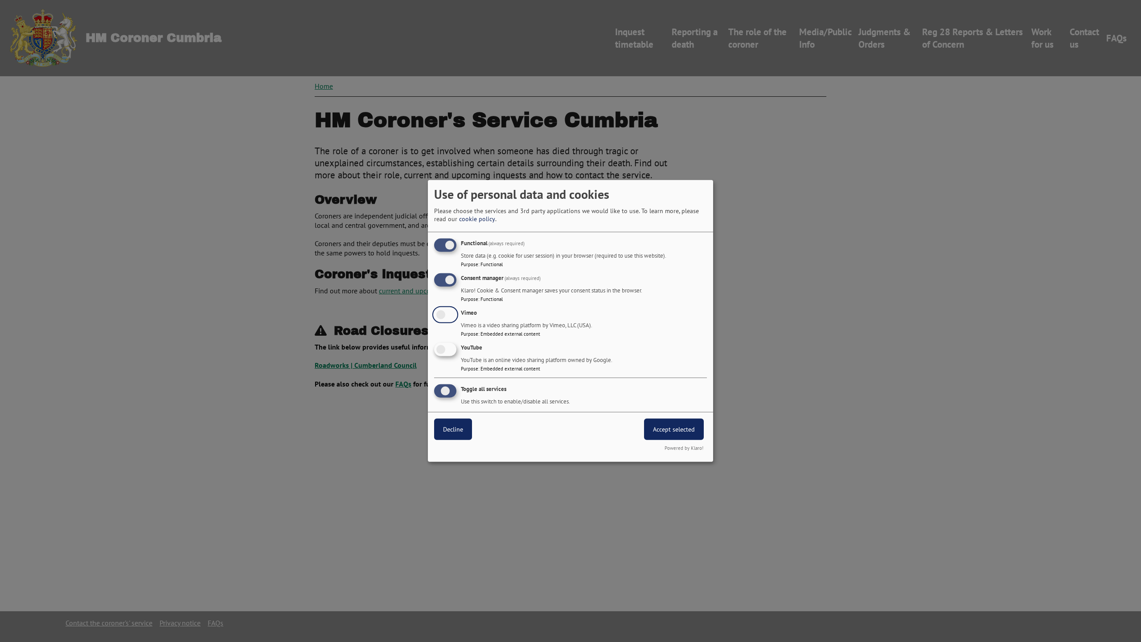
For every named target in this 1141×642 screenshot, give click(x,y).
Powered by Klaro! (684, 448)
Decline (453, 429)
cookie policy (477, 219)
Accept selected (674, 429)
